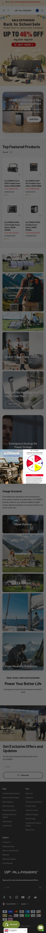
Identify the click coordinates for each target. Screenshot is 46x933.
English (12, 930)
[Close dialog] (1, 450)
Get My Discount (35, 475)
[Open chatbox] (40, 927)
